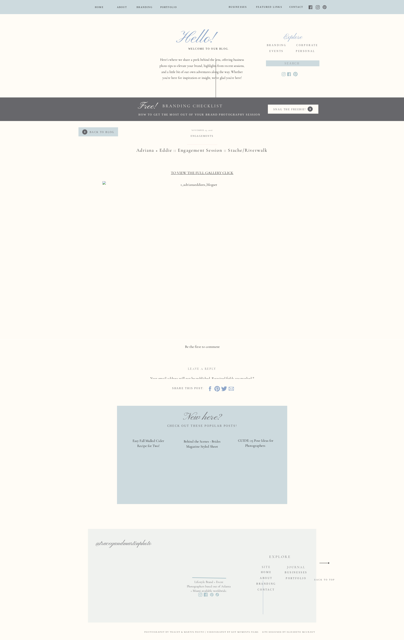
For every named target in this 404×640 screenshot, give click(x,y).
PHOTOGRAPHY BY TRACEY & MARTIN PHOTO (174, 632)
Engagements (202, 136)
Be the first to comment (202, 346)
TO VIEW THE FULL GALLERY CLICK (202, 172)
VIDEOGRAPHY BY (219, 632)
